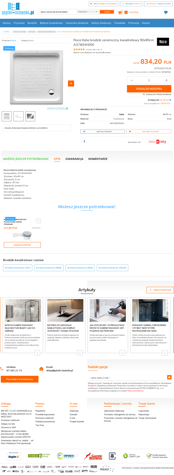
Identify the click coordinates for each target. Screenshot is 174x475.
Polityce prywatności (135, 391)
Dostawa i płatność (150, 132)
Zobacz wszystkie (162, 290)
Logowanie (143, 410)
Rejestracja (143, 414)
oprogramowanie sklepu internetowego (157, 468)
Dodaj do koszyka (149, 88)
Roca (14, 40)
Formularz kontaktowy (20, 379)
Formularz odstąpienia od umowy (120, 414)
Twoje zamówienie (147, 418)
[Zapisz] (169, 377)
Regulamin (92, 385)
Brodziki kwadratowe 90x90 (80, 268)
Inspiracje (74, 410)
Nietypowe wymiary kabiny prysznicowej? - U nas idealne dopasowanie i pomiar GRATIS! (16, 434)
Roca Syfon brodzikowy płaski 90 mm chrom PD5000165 (15, 221)
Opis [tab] (57, 159)
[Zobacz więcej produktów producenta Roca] (163, 41)
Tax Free (39, 425)
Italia (31, 40)
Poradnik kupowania (44, 414)
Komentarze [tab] (97, 159)
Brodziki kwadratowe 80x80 (48, 268)
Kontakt (73, 414)
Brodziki (32, 22)
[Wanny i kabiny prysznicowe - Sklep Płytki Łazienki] (18, 8)
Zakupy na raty (8, 424)
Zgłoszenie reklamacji (114, 410)
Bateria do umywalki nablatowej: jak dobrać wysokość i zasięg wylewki (63, 328)
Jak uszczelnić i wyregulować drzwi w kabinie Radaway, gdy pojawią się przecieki (107, 328)
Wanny (6, 22)
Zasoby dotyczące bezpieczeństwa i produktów (26, 128)
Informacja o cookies (130, 468)
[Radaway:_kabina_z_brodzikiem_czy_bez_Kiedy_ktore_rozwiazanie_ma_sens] (164, 353)
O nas (72, 418)
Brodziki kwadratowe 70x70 (17, 268)
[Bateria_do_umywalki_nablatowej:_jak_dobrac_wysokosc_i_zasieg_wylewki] (80, 353)
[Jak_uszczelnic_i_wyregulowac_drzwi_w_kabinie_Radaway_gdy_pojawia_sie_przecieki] (122, 353)
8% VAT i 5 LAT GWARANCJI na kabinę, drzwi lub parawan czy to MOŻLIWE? (16, 413)
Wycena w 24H (8, 427)
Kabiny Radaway (101, 22)
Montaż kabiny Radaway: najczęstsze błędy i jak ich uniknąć (20, 328)
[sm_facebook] (84, 141)
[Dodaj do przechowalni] (38, 221)
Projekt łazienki (77, 421)
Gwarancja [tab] (74, 159)
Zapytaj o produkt (104, 132)
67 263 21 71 (14, 370)
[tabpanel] (87, 183)
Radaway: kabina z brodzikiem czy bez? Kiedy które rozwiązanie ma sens (149, 328)
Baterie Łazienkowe (51, 22)
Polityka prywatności (45, 421)
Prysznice (19, 22)
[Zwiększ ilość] (166, 80)
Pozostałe (119, 22)
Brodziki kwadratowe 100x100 (112, 268)
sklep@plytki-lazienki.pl (59, 370)
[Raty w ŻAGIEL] (157, 141)
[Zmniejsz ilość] (131, 80)
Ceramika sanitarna (77, 22)
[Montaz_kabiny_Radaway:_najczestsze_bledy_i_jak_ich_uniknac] (37, 353)
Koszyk (146, 22)
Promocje (133, 22)
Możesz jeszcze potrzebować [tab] (26, 159)
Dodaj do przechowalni (158, 94)
